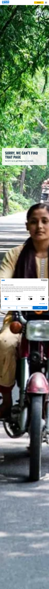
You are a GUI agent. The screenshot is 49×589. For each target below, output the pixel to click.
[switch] (18, 299)
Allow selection (24, 307)
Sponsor (39, 2)
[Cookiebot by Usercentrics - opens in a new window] (42, 280)
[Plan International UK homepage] (5, 2)
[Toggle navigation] (46, 2)
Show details (42, 303)
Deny (9, 307)
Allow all (40, 307)
